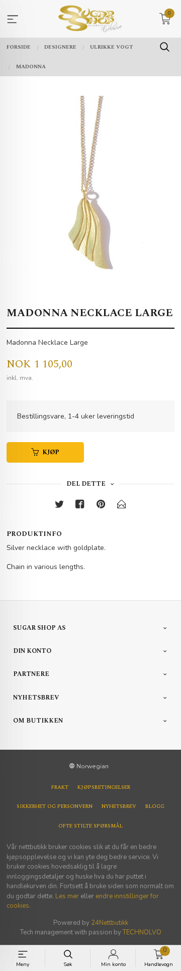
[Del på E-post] (122, 506)
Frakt (59, 787)
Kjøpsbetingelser (103, 787)
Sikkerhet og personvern (55, 806)
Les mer (67, 896)
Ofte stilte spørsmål (90, 826)
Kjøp (50, 452)
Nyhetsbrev (119, 806)
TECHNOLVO (142, 932)
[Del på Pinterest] (101, 506)
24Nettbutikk (109, 922)
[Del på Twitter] (59, 506)
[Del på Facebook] (80, 506)
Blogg (154, 806)
